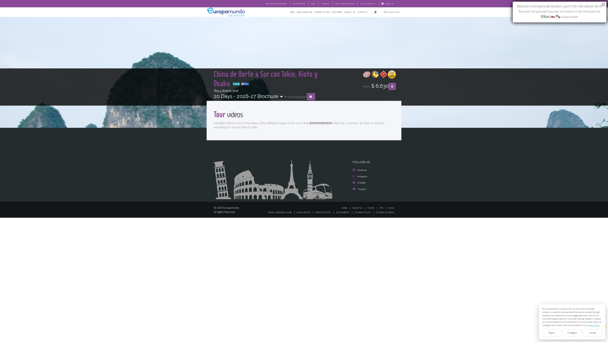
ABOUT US (350, 12)
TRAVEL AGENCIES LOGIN (345, 4)
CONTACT (362, 12)
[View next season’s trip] (281, 96)
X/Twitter (361, 182)
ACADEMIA (325, 4)
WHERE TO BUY (322, 12)
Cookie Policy (593, 325)
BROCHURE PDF (305, 12)
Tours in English (366, 4)
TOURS (370, 207)
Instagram (362, 176)
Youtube (362, 189)
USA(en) (388, 4)
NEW (292, 12)
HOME (344, 207)
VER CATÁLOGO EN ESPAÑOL (276, 4)
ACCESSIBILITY (342, 212)
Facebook (362, 170)
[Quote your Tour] (392, 86)
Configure (572, 332)
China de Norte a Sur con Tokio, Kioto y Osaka (265, 78)
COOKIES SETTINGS (385, 212)
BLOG (313, 4)
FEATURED (337, 12)
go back (237, 84)
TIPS (381, 207)
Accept (592, 332)
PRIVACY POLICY (323, 212)
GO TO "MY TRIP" (299, 4)
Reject (552, 332)
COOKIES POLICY (363, 212)
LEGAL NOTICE (303, 212)
